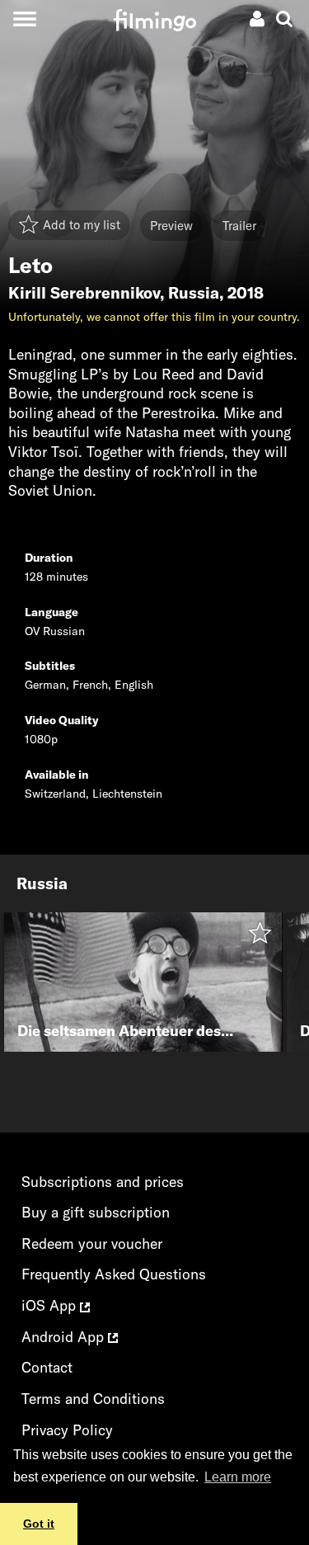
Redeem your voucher (91, 1243)
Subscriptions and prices (102, 1181)
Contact (47, 1367)
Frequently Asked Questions (113, 1274)
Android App (64, 1336)
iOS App (50, 1305)
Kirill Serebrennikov (84, 293)
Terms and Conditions (93, 1398)
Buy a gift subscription (95, 1212)
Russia (193, 293)
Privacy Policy (67, 1429)
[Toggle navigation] (24, 18)
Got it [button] (38, 1523)
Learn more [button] (237, 1477)
